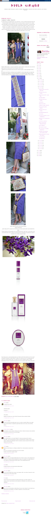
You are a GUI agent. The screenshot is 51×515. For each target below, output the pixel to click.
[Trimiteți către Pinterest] (18, 396)
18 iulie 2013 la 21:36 (9, 467)
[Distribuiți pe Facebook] (17, 396)
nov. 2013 (40, 81)
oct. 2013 (40, 83)
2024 (39, 66)
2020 (39, 73)
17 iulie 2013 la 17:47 (9, 426)
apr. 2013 (40, 143)
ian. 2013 (40, 148)
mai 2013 (40, 142)
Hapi (4, 464)
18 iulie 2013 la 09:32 (9, 453)
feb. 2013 (40, 146)
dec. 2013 (40, 79)
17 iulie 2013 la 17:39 (9, 417)
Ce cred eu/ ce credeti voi (43, 121)
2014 (39, 76)
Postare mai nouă (4, 500)
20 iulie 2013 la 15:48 (9, 483)
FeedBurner (45, 40)
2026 (39, 63)
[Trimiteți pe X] (16, 396)
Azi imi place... (41, 102)
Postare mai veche (32, 500)
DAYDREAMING (42, 97)
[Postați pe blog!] (15, 396)
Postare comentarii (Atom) (10, 503)
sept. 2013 (41, 84)
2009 (39, 155)
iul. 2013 (40, 87)
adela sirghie (6, 420)
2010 (39, 153)
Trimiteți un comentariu (5, 493)
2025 (39, 65)
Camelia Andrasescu (7, 429)
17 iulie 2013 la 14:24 (9, 411)
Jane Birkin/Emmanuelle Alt (43, 112)
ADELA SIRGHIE (25, 5)
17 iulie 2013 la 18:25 (9, 433)
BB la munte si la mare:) (43, 127)
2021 (39, 71)
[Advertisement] (25, 14)
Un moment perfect (42, 136)
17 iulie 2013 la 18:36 (9, 443)
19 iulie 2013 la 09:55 (9, 475)
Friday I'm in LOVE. (42, 103)
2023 (39, 68)
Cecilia (5, 446)
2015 (39, 75)
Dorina (5, 402)
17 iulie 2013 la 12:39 (9, 405)
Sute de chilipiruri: (42, 125)
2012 (39, 150)
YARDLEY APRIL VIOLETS (44, 105)
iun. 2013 (40, 140)
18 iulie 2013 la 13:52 (9, 461)
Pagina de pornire (18, 500)
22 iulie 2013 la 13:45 (9, 491)
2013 (39, 78)
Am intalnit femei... (42, 138)
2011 (39, 152)
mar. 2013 (40, 145)
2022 (39, 70)
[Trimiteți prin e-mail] (14, 396)
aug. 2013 (40, 86)
